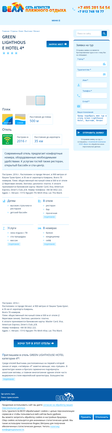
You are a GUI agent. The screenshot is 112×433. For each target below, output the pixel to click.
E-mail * (86, 101)
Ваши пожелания (85, 112)
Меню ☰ (56, 20)
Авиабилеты (6, 401)
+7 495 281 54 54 (94, 7)
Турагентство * (84, 69)
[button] (66, 60)
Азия (21, 31)
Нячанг (37, 31)
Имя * (85, 80)
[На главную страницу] (34, 9)
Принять (86, 417)
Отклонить (101, 417)
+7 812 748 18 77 (91, 11)
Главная (5, 31)
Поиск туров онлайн (10, 397)
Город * (80, 59)
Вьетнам (28, 31)
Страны (14, 31)
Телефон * (87, 91)
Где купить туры (8, 394)
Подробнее (49, 217)
